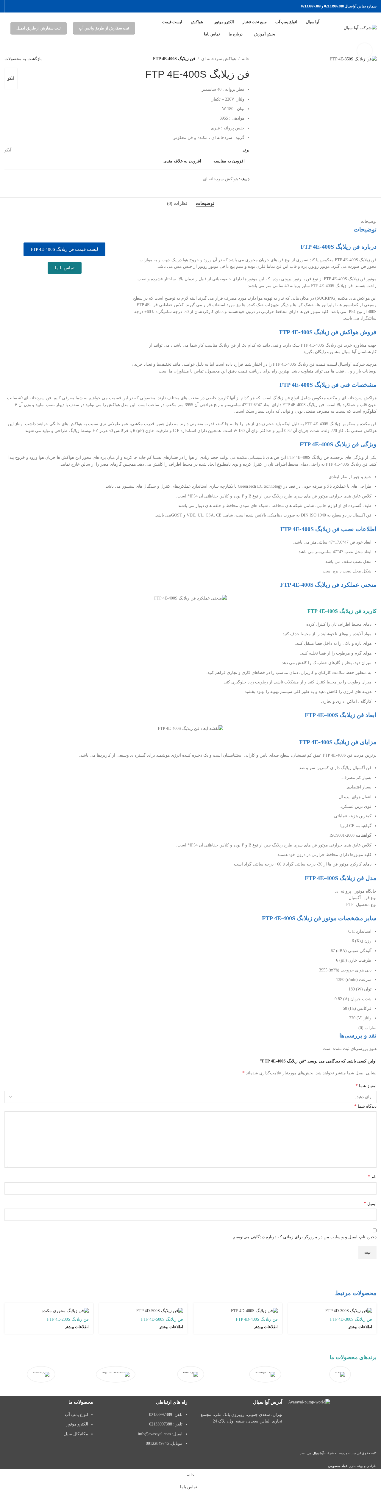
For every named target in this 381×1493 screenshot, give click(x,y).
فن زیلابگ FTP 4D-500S (162, 1319)
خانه (245, 59)
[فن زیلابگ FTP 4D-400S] (238, 1311)
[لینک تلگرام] (11, 6)
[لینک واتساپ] (19, 6)
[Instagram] (369, 1419)
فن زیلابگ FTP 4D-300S (351, 1319)
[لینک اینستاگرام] (27, 6)
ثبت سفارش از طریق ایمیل (38, 28)
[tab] (205, 203)
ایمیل (370, 1203)
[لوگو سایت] (360, 28)
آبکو (10, 78)
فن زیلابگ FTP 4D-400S (257, 1319)
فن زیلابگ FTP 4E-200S (68, 1319)
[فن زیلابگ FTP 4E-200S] (49, 1311)
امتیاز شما (366, 1085)
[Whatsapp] (337, 1419)
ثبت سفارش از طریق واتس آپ (104, 28)
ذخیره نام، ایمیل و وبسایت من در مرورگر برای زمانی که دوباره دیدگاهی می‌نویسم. (304, 1237)
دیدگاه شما (365, 1106)
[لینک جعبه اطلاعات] (340, 1376)
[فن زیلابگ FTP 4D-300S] (332, 1311)
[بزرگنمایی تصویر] (364, 50)
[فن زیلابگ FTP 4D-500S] (143, 1311)
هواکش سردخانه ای (218, 59)
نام (372, 1176)
